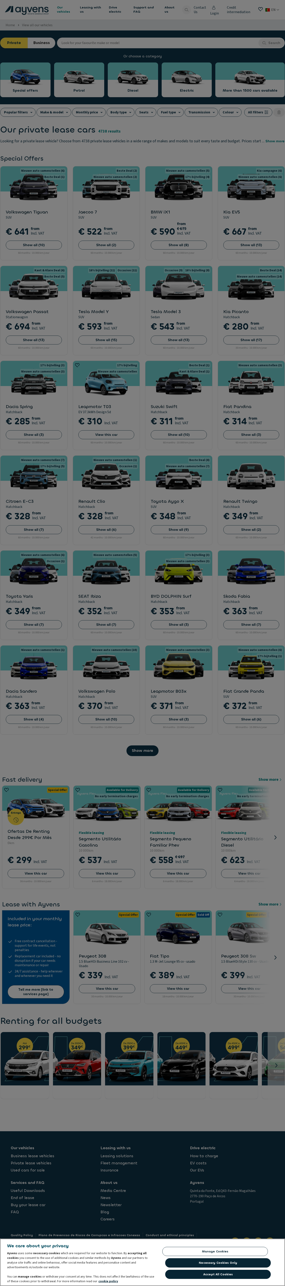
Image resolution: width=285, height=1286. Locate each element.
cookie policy (108, 1281)
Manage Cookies (215, 1251)
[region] (142, 1262)
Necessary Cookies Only (218, 1263)
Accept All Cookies (218, 1274)
